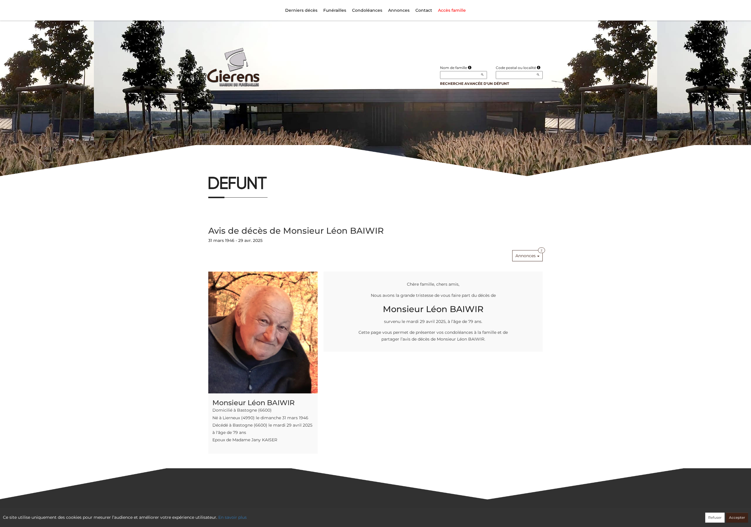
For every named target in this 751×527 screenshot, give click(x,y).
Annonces (399, 10)
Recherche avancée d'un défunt (474, 83)
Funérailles (334, 10)
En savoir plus (232, 517)
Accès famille (452, 10)
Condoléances (367, 10)
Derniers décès (301, 10)
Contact (423, 10)
